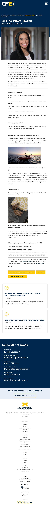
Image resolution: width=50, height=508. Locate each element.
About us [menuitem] (25, 460)
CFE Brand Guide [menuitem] (25, 471)
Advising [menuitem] (25, 429)
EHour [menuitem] (25, 454)
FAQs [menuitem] (25, 465)
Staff (33, 15)
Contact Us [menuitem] (25, 467)
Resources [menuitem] (25, 464)
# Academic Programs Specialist (21, 272)
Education (28, 15)
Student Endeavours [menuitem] (25, 446)
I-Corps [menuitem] (25, 452)
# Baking (40, 272)
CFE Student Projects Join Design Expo (25, 320)
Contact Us (26, 487)
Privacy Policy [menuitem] (25, 416)
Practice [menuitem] (25, 435)
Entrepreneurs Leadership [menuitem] (25, 439)
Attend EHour (10, 363)
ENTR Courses (11, 352)
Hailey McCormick (8, 15)
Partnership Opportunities (16, 369)
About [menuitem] (25, 458)
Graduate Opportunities (15, 358)
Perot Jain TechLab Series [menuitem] (25, 441)
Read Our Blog (11, 375)
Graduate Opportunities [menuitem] (25, 428)
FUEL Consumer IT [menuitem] (25, 444)
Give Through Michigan (15, 380)
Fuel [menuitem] (25, 442)
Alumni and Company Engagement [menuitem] (25, 469)
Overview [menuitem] (25, 424)
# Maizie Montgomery (17, 276)
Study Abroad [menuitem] (25, 431)
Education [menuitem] (25, 421)
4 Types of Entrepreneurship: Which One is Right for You (23, 295)
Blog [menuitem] (25, 462)
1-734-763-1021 (25, 489)
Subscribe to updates (25, 395)
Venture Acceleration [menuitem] (25, 450)
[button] (46, 3)
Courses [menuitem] (25, 426)
